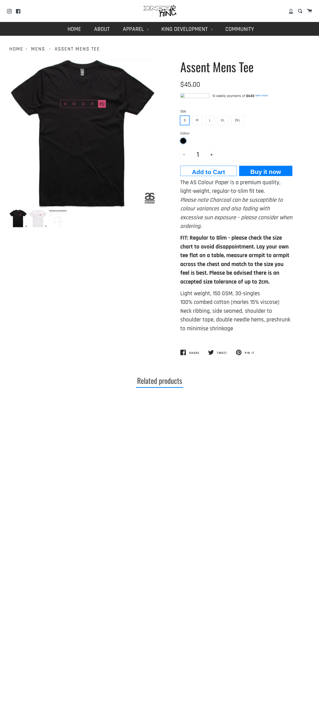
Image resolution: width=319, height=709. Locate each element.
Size (183, 111)
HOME (74, 29)
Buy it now (265, 171)
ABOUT (102, 29)
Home (16, 49)
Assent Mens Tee (77, 49)
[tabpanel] (82, 133)
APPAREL (134, 29)
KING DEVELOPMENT (185, 29)
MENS (38, 49)
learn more (261, 95)
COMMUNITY (239, 29)
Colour (185, 133)
